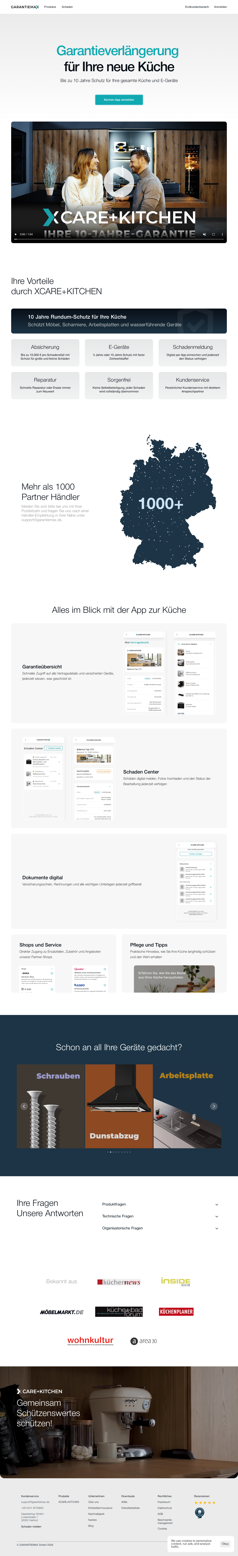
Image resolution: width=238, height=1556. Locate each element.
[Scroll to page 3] (113, 1152)
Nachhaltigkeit (96, 1514)
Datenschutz (165, 1508)
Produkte (50, 7)
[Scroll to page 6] (121, 1152)
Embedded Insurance (100, 1508)
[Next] (214, 1106)
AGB (160, 1514)
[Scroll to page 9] (130, 1152)
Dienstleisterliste (130, 1508)
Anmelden (220, 7)
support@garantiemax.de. (42, 520)
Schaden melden (31, 1527)
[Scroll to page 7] (124, 1152)
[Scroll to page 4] (116, 1152)
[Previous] (24, 1106)
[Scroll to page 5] (119, 1152)
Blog (91, 1526)
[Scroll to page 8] (127, 1152)
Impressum (164, 1502)
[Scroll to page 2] (110, 1152)
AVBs (124, 1502)
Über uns (93, 1502)
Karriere (92, 1520)
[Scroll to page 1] (108, 1152)
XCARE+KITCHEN (69, 1502)
